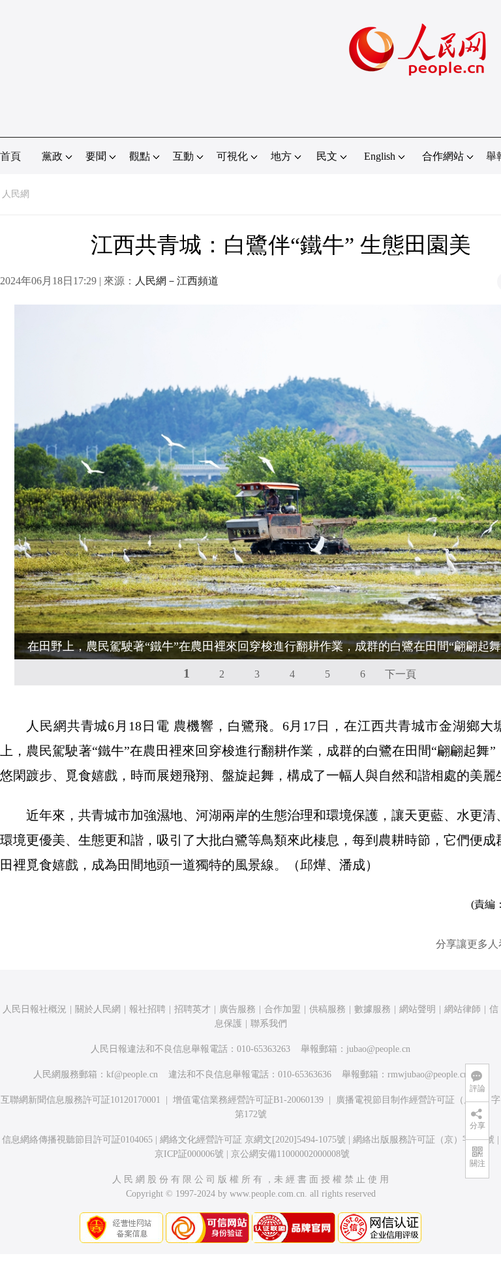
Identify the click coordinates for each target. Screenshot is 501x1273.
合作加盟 (282, 1009)
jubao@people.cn (378, 1049)
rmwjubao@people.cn (427, 1074)
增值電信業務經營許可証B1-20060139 (248, 1100)
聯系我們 (268, 1023)
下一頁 (400, 674)
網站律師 (462, 1009)
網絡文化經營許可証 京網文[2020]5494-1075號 (253, 1140)
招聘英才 (192, 1009)
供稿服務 (327, 1009)
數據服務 (372, 1009)
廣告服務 (237, 1009)
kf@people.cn (132, 1074)
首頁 (10, 156)
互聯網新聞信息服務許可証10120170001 (80, 1100)
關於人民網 (98, 1009)
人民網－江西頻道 (177, 280)
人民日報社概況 (35, 1009)
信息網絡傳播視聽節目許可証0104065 (77, 1140)
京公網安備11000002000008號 (290, 1154)
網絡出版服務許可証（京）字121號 (423, 1140)
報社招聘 (147, 1009)
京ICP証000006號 (189, 1154)
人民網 (15, 194)
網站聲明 (417, 1009)
